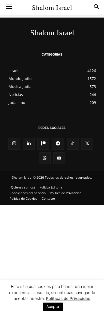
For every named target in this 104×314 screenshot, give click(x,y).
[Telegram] (58, 144)
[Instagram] (14, 144)
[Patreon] (43, 144)
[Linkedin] (29, 144)
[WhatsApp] (45, 158)
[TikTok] (73, 144)
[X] (87, 144)
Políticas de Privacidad (68, 298)
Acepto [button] (52, 306)
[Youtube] (59, 158)
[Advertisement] (52, 259)
